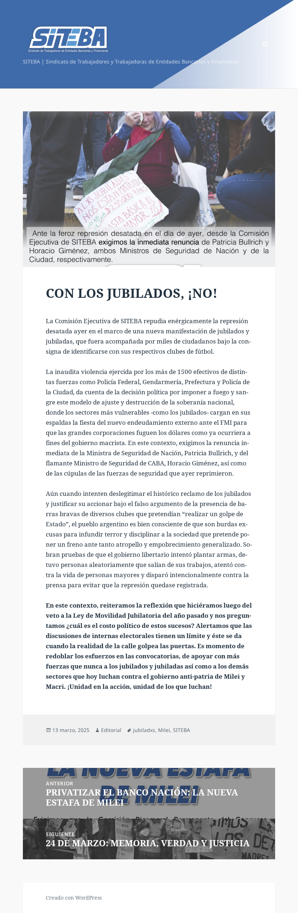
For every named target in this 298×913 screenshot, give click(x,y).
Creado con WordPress (74, 897)
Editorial (111, 730)
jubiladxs (144, 730)
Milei (164, 730)
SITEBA (181, 730)
